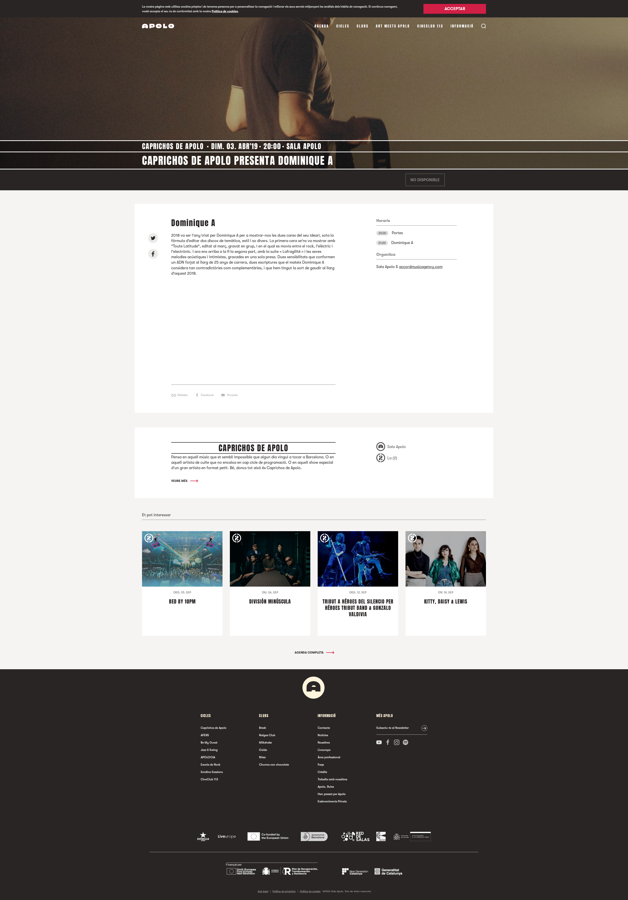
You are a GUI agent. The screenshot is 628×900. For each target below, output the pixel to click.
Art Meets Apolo (393, 26)
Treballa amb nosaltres (332, 779)
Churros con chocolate (274, 764)
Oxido (263, 750)
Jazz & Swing (209, 750)
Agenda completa (309, 652)
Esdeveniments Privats (332, 801)
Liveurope (324, 750)
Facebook (207, 395)
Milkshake (265, 742)
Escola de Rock (210, 764)
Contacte (324, 728)
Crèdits (322, 772)
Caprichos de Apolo (213, 728)
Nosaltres (324, 742)
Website (182, 395)
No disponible (425, 180)
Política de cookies (225, 11)
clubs (362, 26)
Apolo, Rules (326, 786)
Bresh (262, 728)
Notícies (323, 735)
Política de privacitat (284, 891)
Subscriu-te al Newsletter (392, 728)
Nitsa (262, 757)
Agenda (321, 26)
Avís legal (263, 891)
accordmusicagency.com (421, 267)
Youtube (232, 395)
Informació (462, 26)
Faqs (321, 764)
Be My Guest (209, 742)
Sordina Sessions (212, 772)
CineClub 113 (430, 26)
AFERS (205, 735)
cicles (342, 26)
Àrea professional (329, 757)
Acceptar (455, 9)
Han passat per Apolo (332, 794)
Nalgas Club (267, 735)
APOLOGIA (208, 757)
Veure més (179, 481)
